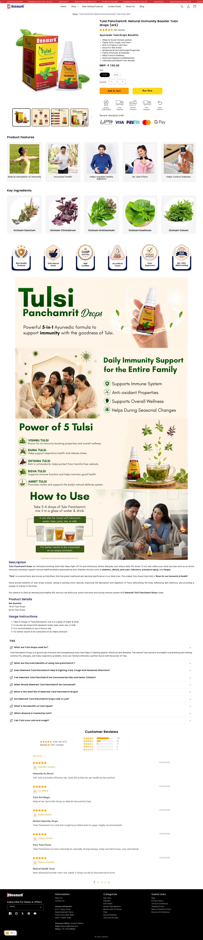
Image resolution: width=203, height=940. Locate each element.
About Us (59, 898)
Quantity (103, 82)
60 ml (116, 75)
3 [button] (101, 882)
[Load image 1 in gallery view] (21, 117)
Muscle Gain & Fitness (112, 909)
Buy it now (147, 91)
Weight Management (112, 907)
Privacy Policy (157, 901)
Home (75, 14)
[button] (74, 7)
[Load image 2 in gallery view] (41, 117)
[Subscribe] (40, 907)
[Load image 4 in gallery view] (79, 117)
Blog (153, 898)
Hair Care (107, 898)
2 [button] (98, 882)
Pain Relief (107, 904)
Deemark (104, 937)
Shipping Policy (158, 907)
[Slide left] (9, 117)
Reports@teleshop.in (69, 926)
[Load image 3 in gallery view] (60, 117)
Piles (105, 912)
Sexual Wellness (110, 915)
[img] (39, 763)
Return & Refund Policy (161, 909)
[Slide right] (91, 117)
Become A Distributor (161, 912)
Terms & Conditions (160, 904)
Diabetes (107, 901)
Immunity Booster (111, 918)
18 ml (105, 75)
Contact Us (59, 901)
